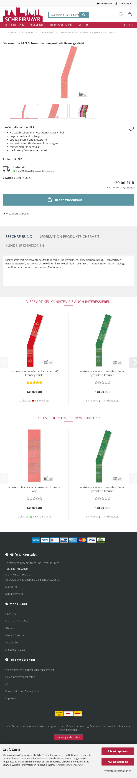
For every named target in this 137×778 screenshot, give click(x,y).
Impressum (11, 698)
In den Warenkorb (68, 200)
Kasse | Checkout (15, 635)
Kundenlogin (124, 3)
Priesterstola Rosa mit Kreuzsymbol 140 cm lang (34, 489)
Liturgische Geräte (61, 25)
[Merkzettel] (121, 14)
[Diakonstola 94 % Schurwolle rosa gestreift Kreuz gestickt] (68, 72)
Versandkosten (98, 726)
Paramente (36, 25)
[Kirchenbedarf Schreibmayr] (23, 14)
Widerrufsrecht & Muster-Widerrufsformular (29, 669)
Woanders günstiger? (19, 213)
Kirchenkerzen (14, 25)
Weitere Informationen (117, 770)
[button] (129, 14)
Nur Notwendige (118, 761)
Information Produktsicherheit (68, 236)
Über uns (127, 25)
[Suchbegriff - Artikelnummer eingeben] (83, 14)
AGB (7, 684)
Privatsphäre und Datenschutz (22, 691)
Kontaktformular (14, 593)
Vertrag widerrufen (68, 737)
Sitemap (9, 628)
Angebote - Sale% (15, 649)
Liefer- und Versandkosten (20, 677)
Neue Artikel (12, 642)
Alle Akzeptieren (118, 751)
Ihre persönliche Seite (17, 621)
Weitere (84, 25)
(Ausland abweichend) (45, 171)
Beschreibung (18, 236)
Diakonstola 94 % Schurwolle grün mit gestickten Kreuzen (102, 373)
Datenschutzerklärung (71, 764)
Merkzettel (11, 586)
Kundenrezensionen (24, 245)
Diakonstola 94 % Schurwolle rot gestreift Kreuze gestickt (34, 373)
